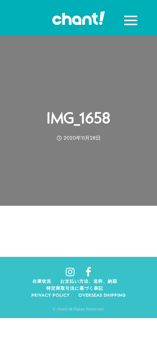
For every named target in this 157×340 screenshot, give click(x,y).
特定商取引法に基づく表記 (74, 288)
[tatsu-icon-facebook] (88, 272)
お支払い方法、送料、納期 (88, 281)
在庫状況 (41, 281)
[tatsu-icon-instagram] (73, 272)
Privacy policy (50, 295)
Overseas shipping (102, 295)
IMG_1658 (78, 117)
